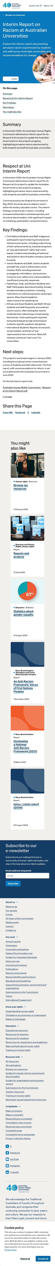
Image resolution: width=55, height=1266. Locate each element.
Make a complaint (14, 1114)
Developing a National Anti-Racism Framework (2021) (25, 746)
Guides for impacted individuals (21, 957)
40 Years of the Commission (20, 918)
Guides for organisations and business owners (25, 1082)
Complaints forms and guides (20, 1134)
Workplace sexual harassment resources (26, 1099)
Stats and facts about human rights (23, 1046)
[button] (11, 79)
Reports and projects (21, 555)
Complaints (11, 1106)
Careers (10, 926)
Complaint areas (14, 1130)
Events (9, 914)
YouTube (14, 1159)
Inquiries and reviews (16, 965)
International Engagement (18, 1000)
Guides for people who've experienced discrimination (25, 1074)
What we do (11, 906)
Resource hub (13, 1057)
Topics (9, 996)
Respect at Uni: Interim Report (18, 98)
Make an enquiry (14, 1111)
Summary (7, 93)
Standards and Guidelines (18, 981)
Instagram (15, 1165)
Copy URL (8, 412)
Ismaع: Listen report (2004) (26, 806)
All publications (13, 1065)
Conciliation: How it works (18, 1122)
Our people (11, 910)
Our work (10, 937)
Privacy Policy (10, 1249)
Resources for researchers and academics (26, 1042)
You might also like (12, 111)
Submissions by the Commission (22, 992)
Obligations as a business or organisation (26, 1015)
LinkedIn (35, 412)
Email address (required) (18, 870)
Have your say (13, 961)
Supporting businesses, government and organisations (26, 986)
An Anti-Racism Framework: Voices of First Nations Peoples (26, 686)
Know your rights (14, 1006)
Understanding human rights (20, 1011)
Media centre (12, 922)
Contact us (11, 930)
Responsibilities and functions (21, 977)
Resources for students (17, 1038)
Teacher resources (15, 1091)
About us (10, 902)
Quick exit (34, 5)
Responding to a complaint (19, 1118)
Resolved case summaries (19, 1126)
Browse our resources (15, 15)
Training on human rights (18, 1050)
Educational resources (17, 1030)
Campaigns (11, 945)
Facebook (20, 412)
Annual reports (13, 941)
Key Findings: (9, 102)
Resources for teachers (17, 1034)
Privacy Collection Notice (18, 1138)
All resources (12, 1061)
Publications (12, 969)
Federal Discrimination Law (19, 953)
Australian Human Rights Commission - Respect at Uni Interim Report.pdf (27, 389)
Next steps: (8, 107)
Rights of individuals (16, 1019)
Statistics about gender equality (23, 613)
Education (11, 1026)
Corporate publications (17, 949)
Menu (47, 5)
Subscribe (13, 883)
